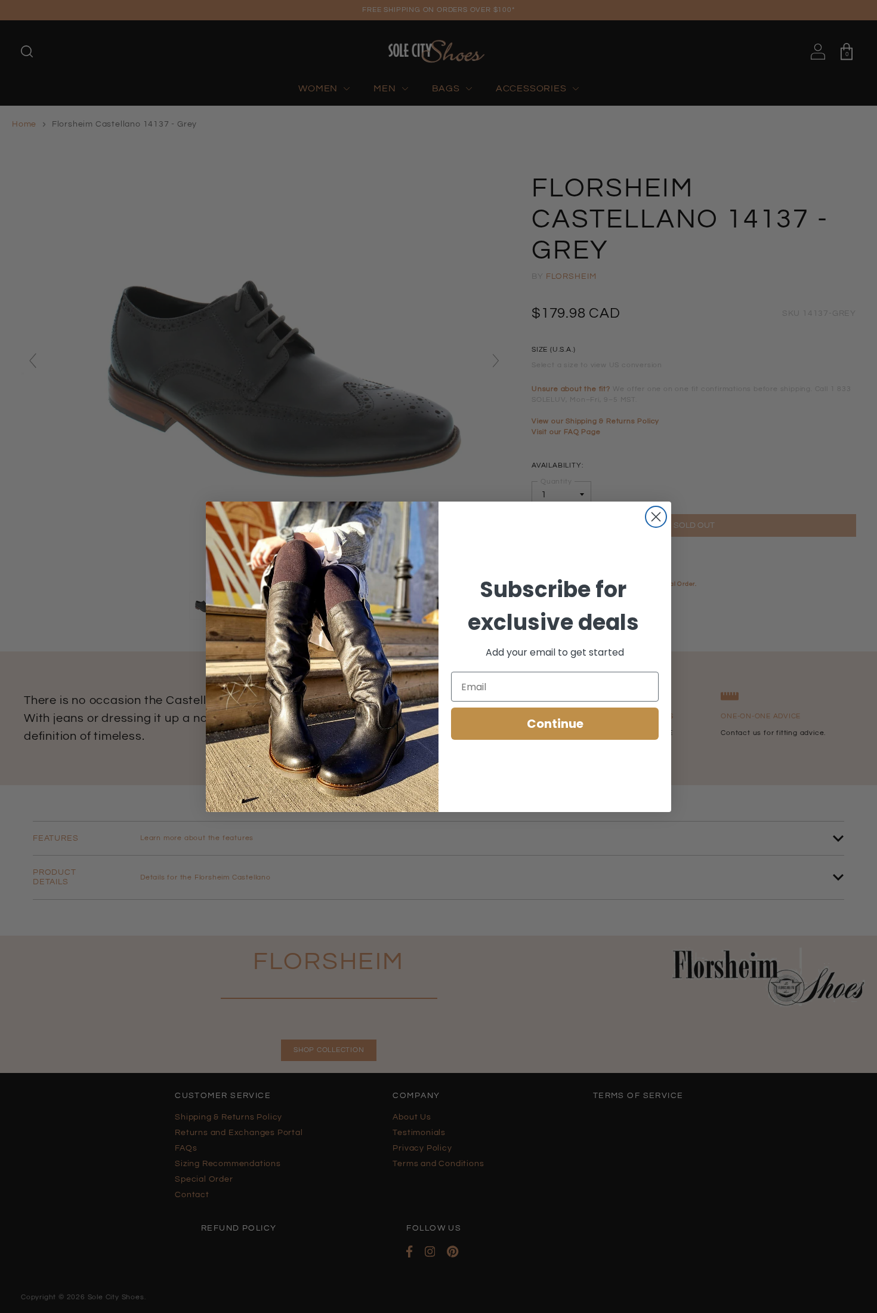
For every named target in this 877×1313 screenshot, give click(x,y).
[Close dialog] (656, 516)
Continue (555, 723)
